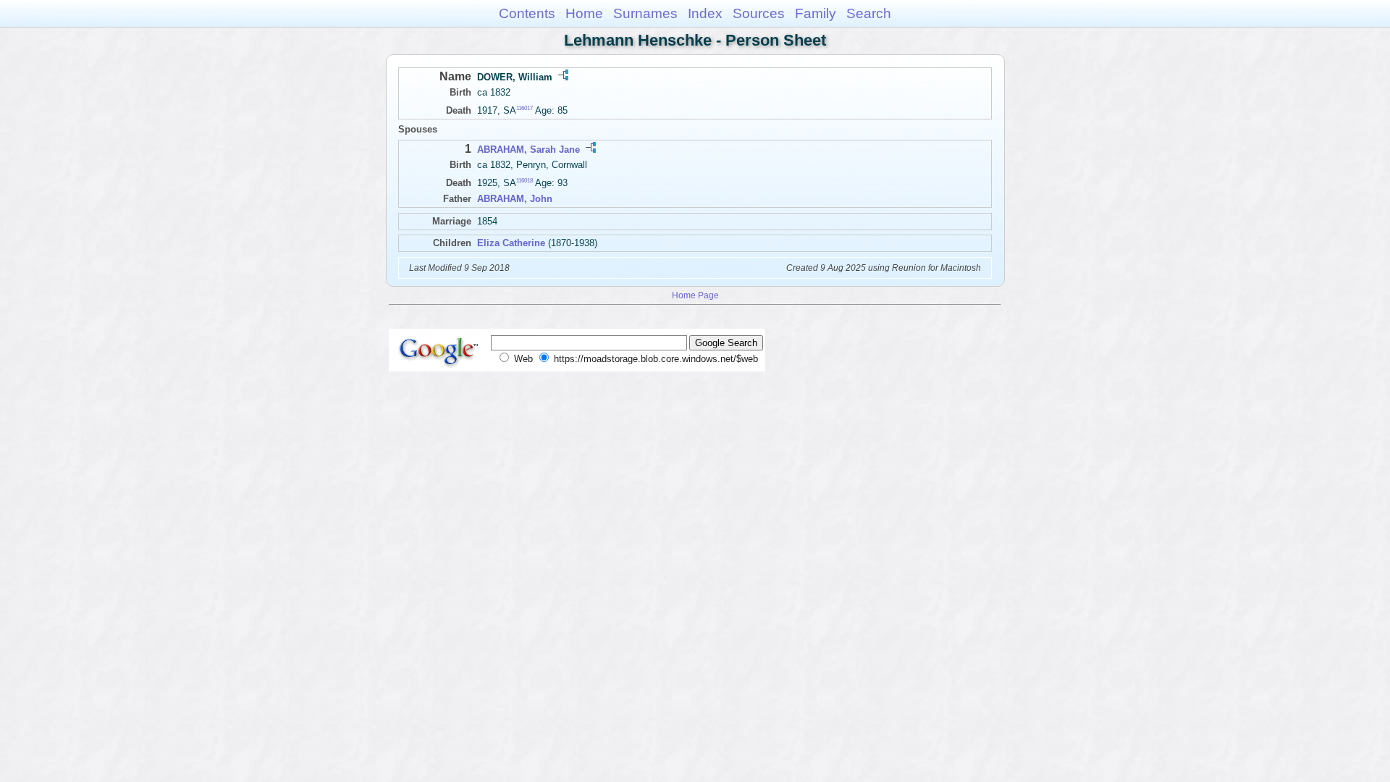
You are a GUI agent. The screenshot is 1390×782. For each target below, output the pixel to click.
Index (705, 13)
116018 (524, 180)
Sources (759, 13)
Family (815, 13)
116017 (524, 108)
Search (868, 13)
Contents (527, 13)
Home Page (695, 295)
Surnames (645, 13)
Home (584, 13)
